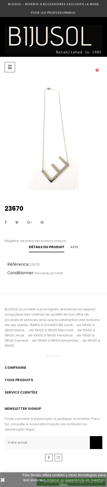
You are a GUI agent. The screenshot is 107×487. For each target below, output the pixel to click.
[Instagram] (58, 457)
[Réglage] (87, 67)
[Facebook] (48, 457)
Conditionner (20, 273)
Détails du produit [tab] (46, 247)
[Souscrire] (96, 442)
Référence (18, 264)
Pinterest (42, 222)
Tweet (17, 222)
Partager (6, 222)
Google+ (29, 222)
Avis (74, 247)
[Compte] (76, 67)
